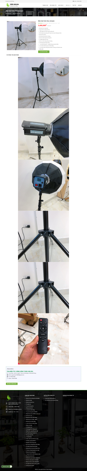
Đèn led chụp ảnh (16, 13)
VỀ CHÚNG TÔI (53, 5)
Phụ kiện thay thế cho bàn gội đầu (32, 463)
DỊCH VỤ (67, 5)
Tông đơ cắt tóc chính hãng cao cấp (33, 454)
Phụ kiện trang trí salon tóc (31, 432)
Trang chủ (8, 13)
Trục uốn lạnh (29, 436)
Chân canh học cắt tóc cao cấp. (32, 438)
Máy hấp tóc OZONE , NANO (31, 419)
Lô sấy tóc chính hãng (30, 409)
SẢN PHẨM (60, 5)
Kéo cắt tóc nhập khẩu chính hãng (33, 444)
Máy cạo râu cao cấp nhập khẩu (32, 461)
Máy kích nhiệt (29, 400)
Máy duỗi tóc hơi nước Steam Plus (33, 448)
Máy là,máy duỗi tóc (30, 402)
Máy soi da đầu (29, 425)
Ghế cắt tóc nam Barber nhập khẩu (33, 457)
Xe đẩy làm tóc (29, 427)
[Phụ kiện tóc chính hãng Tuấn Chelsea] (18, 5)
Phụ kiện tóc (28, 404)
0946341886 (44, 51)
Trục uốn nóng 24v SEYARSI (31, 411)
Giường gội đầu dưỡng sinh (31, 429)
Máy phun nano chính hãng (31, 417)
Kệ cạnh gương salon (30, 455)
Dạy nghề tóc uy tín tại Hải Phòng (51, 400)
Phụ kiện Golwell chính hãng (31, 446)
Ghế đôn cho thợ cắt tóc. (31, 440)
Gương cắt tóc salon (30, 465)
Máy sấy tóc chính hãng (31, 421)
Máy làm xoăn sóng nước (31, 442)
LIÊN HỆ (79, 5)
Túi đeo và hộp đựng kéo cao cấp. (32, 450)
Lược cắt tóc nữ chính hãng (31, 423)
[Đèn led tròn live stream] (21, 35)
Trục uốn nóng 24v (30, 406)
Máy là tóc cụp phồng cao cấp (32, 431)
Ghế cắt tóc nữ (29, 415)
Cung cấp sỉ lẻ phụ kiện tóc (50, 398)
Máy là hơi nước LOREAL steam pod (33, 413)
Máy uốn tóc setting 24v (31, 452)
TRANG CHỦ (45, 5)
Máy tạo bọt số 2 (29, 408)
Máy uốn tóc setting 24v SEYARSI (32, 398)
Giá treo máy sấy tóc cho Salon (32, 459)
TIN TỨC (74, 5)
